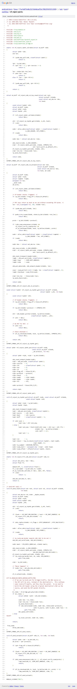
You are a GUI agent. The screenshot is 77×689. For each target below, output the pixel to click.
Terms (22, 686)
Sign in (73, 3)
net (61, 9)
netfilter (5, 12)
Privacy (16, 686)
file (40, 16)
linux (16, 9)
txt (69, 686)
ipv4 (65, 9)
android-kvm (7, 9)
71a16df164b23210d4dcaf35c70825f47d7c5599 (37, 9)
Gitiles (11, 686)
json (73, 686)
